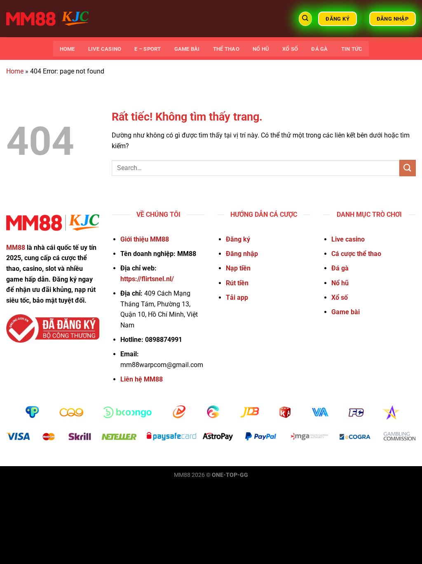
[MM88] (47, 18)
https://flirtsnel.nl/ (147, 279)
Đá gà (319, 49)
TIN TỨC (352, 49)
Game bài (187, 49)
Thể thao (226, 49)
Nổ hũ (261, 49)
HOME (67, 49)
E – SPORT (147, 49)
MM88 (15, 247)
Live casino (105, 49)
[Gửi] (407, 168)
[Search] (305, 19)
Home (14, 71)
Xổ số (290, 49)
